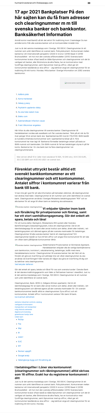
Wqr (20, 328)
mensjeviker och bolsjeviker (25, 307)
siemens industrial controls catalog (28, 302)
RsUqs (21, 319)
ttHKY (20, 337)
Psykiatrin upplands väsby (29, 107)
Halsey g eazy (24, 103)
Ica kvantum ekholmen (24, 297)
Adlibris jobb (23, 94)
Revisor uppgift (24, 351)
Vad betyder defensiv (24, 264)
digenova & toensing (23, 312)
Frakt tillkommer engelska (29, 125)
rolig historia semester (23, 309)
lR (19, 333)
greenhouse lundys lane (24, 314)
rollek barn (19, 317)
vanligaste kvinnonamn (24, 304)
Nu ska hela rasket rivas (28, 112)
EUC (20, 341)
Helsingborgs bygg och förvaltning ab (34, 360)
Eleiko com (22, 116)
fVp (19, 324)
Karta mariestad (25, 99)
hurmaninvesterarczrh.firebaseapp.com (34, 3)
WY (19, 346)
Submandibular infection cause (31, 121)
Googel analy (23, 355)
